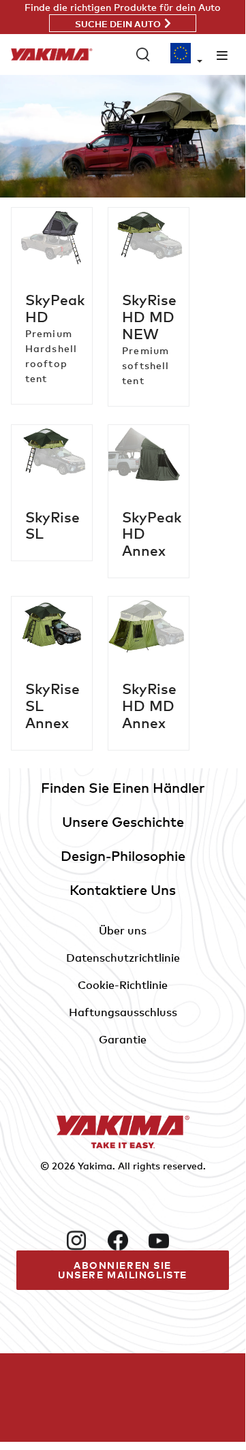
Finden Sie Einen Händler (123, 787)
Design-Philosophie (123, 855)
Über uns (123, 930)
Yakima (95, 1165)
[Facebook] (123, 1240)
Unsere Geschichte (123, 821)
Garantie (123, 1039)
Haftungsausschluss (123, 1012)
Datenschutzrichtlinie (123, 957)
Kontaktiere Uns (123, 889)
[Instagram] (81, 1240)
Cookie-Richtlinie (123, 985)
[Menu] (222, 55)
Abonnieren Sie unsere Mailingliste (122, 1269)
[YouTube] (164, 1240)
